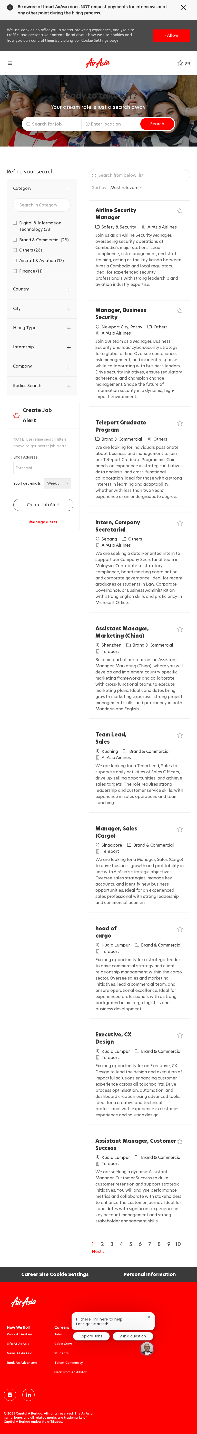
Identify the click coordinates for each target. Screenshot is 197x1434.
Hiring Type (24, 328)
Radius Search (27, 386)
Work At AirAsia (19, 1334)
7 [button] (149, 1244)
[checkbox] (180, 211)
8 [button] (159, 1244)
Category (22, 188)
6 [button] (140, 1244)
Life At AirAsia (18, 1344)
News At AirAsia (19, 1353)
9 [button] (168, 1244)
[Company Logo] (98, 63)
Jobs (58, 1334)
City (17, 308)
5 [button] (130, 1244)
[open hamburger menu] (10, 63)
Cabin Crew (63, 1344)
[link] (43, 522)
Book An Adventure (22, 1362)
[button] (157, 124)
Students (61, 1353)
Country (21, 289)
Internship (23, 347)
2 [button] (102, 1244)
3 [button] (111, 1244)
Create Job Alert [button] (43, 505)
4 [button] (121, 1244)
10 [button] (178, 1244)
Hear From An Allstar (70, 1372)
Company (22, 366)
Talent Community (68, 1362)
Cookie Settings (95, 40)
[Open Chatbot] (147, 1348)
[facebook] (10, 1395)
